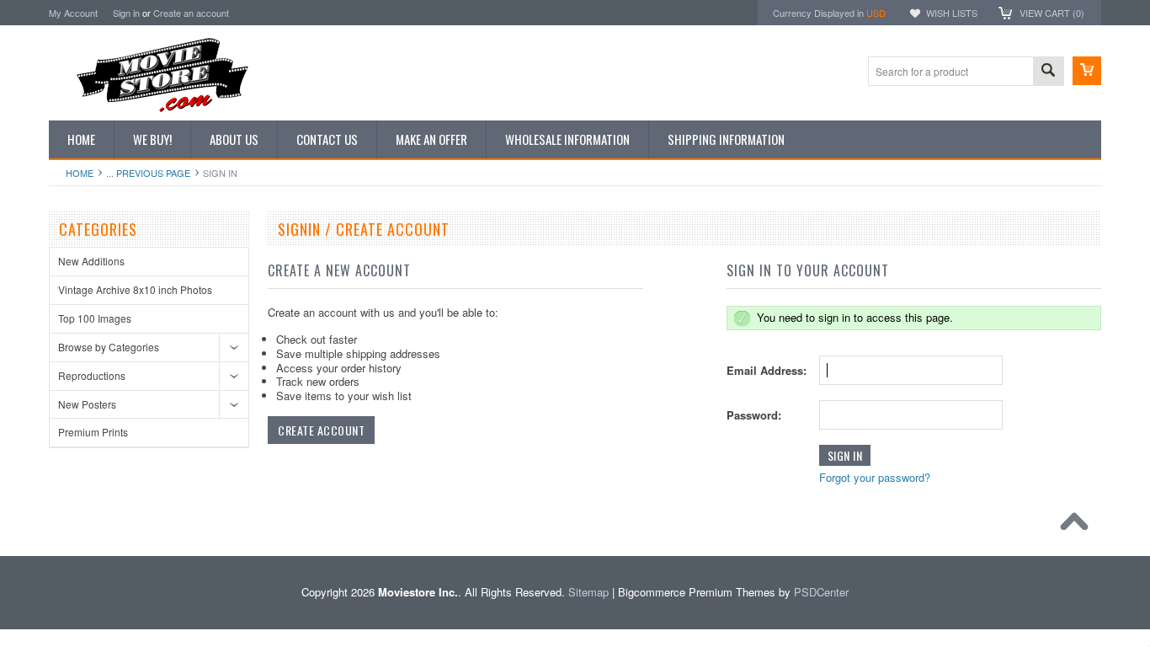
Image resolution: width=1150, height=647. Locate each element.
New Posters (87, 404)
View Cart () (1052, 12)
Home (79, 172)
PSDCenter (821, 592)
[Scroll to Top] (1078, 525)
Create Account (321, 430)
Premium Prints (93, 432)
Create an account (191, 12)
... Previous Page (148, 172)
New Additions (91, 261)
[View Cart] (1087, 70)
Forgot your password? (874, 477)
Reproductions (91, 375)
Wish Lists (951, 12)
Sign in (126, 12)
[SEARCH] (1048, 72)
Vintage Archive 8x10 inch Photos (135, 289)
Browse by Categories (108, 347)
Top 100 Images (94, 318)
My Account (73, 12)
